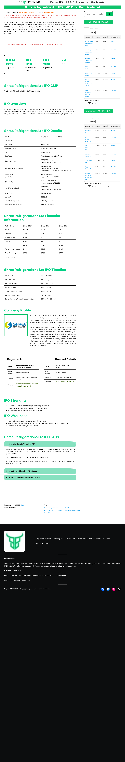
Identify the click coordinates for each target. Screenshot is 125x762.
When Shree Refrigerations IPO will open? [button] (23, 471)
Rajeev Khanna (49, 12)
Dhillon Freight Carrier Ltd (88, 139)
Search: (92, 32)
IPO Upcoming (24, 589)
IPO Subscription (95, 539)
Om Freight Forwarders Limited (88, 52)
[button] (92, 37)
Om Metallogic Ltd (88, 147)
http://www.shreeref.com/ (65, 381)
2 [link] (92, 104)
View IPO (113, 41)
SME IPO (68, 539)
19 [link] (108, 104)
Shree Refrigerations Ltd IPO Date (55, 508)
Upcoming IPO (58, 539)
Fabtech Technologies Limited (88, 60)
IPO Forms (106, 539)
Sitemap (48, 589)
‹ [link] (86, 104)
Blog (22, 505)
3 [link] (95, 104)
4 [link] (98, 104)
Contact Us (26, 580)
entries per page (94, 29)
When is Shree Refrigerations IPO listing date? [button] (25, 477)
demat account (52, 44)
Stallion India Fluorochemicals (89, 43)
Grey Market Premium (43, 539)
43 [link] (108, 187)
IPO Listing (39, 543)
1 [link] (89, 104)
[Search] (109, 14)
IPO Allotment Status (80, 539)
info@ (56, 575)
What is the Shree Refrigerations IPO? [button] (22, 444)
